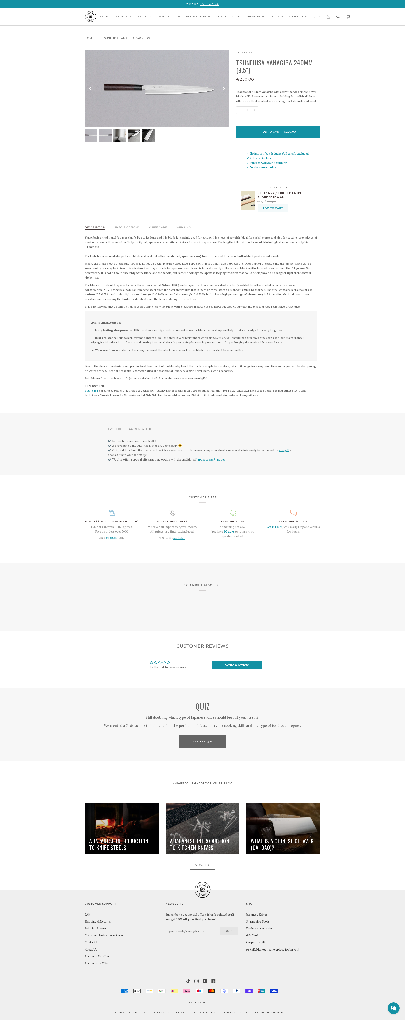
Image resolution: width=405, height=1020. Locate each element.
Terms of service (269, 1012)
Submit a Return (95, 928)
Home (89, 38)
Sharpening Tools (257, 921)
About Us (91, 949)
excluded (179, 538)
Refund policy (204, 1012)
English (195, 1002)
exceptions (111, 537)
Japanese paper (210, 459)
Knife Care (158, 227)
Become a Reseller (97, 956)
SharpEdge (128, 1012)
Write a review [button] (237, 664)
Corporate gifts (256, 942)
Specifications (127, 227)
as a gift (284, 450)
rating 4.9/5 (209, 3)
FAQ (87, 914)
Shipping (183, 227)
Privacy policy (235, 1012)
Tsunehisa (244, 52)
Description (95, 227)
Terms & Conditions (168, 1012)
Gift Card (252, 935)
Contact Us (92, 942)
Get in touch (274, 527)
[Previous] (90, 88)
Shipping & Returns (98, 921)
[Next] (223, 88)
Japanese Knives (256, 914)
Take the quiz (202, 741)
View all (202, 865)
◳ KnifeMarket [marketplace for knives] (272, 949)
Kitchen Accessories (259, 928)
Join (229, 930)
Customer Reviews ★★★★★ (104, 935)
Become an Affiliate (97, 963)
